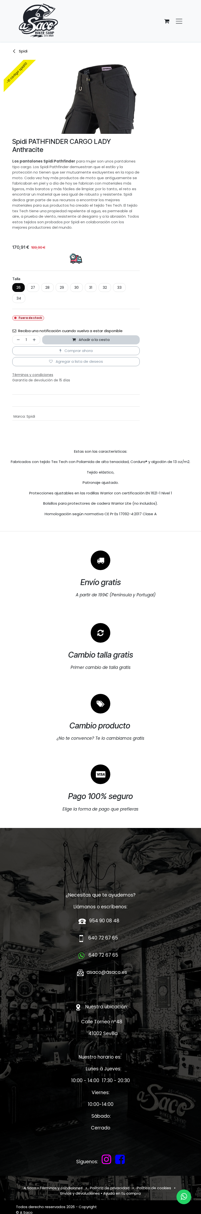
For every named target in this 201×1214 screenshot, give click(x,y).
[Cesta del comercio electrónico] (166, 21)
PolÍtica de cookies (154, 1187)
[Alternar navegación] (179, 21)
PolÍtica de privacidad (109, 1187)
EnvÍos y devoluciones (80, 1193)
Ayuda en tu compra (122, 1193)
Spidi (22, 51)
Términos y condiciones (61, 1187)
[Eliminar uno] (17, 340)
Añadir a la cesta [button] (94, 339)
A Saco (30, 1187)
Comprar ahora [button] (78, 350)
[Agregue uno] (35, 340)
